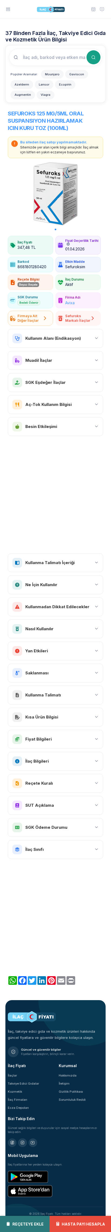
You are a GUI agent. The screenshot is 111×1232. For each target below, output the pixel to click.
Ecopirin (65, 84)
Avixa (70, 302)
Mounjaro (52, 74)
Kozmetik (15, 1091)
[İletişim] (102, 9)
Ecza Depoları (18, 1108)
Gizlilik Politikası (71, 1091)
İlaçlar (12, 1075)
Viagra (45, 95)
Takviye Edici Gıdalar (23, 1083)
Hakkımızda (68, 1075)
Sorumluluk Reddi (72, 1100)
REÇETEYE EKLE (28, 1224)
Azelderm (22, 84)
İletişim (64, 1083)
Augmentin (23, 95)
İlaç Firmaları (17, 1100)
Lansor (44, 84)
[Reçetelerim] (93, 9)
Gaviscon (76, 74)
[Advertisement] (55, 494)
